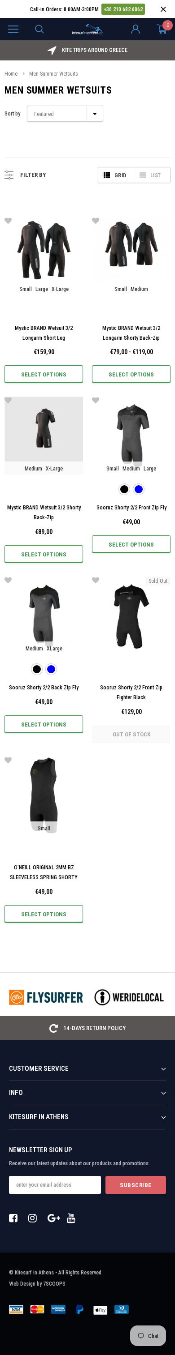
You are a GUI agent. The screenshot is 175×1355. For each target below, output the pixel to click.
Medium (139, 289)
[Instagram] (35, 1218)
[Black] (124, 489)
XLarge (54, 648)
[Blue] (138, 489)
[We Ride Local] (129, 997)
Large (41, 289)
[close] (163, 9)
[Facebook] (15, 1218)
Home (11, 74)
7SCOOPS (54, 1284)
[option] (87, 50)
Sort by (12, 114)
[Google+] (54, 1218)
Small (25, 289)
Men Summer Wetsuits (53, 74)
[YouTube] (73, 1218)
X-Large (60, 289)
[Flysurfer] (46, 997)
